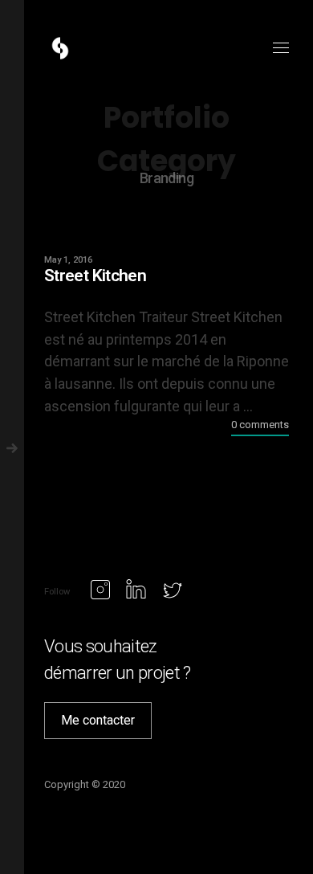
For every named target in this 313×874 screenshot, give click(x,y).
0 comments (260, 425)
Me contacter (98, 720)
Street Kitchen (95, 275)
